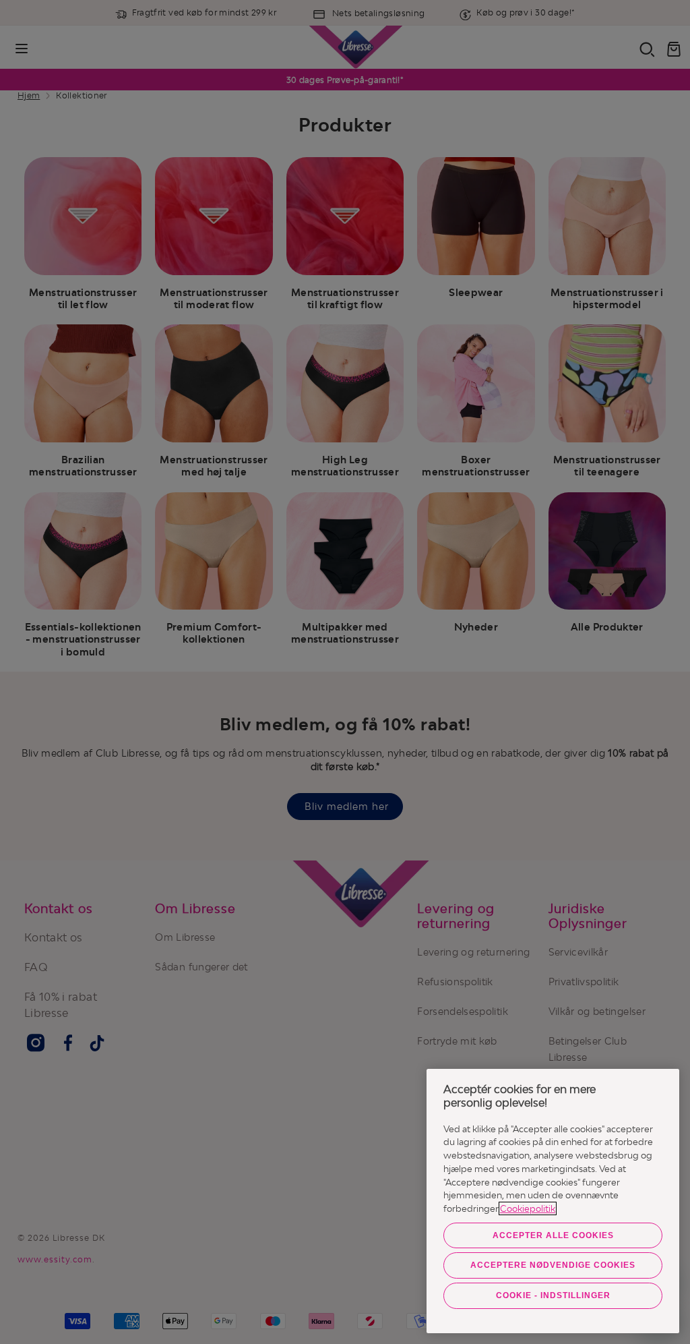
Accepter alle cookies (553, 1235)
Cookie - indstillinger (553, 1295)
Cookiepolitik (527, 1208)
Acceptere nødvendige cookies (552, 1265)
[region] (553, 1201)
